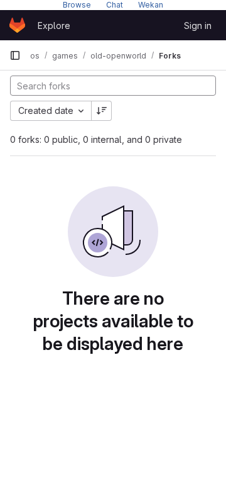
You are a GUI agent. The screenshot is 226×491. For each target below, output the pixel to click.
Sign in (198, 25)
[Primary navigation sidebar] (15, 55)
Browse (77, 4)
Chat (114, 4)
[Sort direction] (102, 111)
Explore (54, 25)
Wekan (150, 4)
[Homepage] (17, 25)
